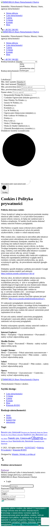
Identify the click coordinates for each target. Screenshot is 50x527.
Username (5, 486)
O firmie (9, 20)
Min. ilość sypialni (8, 82)
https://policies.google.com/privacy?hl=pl (17, 273)
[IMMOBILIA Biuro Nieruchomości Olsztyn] (20, 2)
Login (4, 494)
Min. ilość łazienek (9, 84)
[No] (39, 525)
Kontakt (9, 22)
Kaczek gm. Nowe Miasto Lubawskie (12, 434)
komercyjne (11, 420)
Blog (8, 25)
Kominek (9, 108)
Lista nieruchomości (14, 15)
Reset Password (8, 499)
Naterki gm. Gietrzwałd (19, 438)
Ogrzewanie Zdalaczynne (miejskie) (20, 113)
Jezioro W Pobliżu (13, 103)
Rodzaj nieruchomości (10, 71)
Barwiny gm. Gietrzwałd (11, 432)
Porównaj (5, 470)
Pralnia (8, 118)
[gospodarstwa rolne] (27, 68)
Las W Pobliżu (11, 110)
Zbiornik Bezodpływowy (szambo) (19, 128)
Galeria (9, 18)
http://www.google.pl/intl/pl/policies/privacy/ (27, 299)
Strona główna (12, 13)
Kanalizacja (10, 105)
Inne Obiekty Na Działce (15, 100)
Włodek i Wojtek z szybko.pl (23, 454)
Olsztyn (37, 438)
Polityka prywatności (29, 525)
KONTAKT (30, 448)
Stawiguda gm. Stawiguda (23, 441)
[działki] (27, 66)
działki (9, 418)
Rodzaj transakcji (8, 62)
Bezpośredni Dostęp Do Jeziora (18, 95)
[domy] (27, 64)
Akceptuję (16, 525)
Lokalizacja (6, 79)
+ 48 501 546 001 (11, 29)
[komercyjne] (27, 71)
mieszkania (10, 422)
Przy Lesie (9, 121)
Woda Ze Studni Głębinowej (17, 126)
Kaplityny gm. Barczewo (34, 434)
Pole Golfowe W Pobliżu (15, 115)
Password (5, 488)
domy (8, 415)
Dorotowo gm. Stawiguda (28, 432)
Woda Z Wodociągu (13, 123)
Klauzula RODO (13, 405)
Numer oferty (6, 92)
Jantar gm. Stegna (42, 432)
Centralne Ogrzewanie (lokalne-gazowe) (21, 97)
